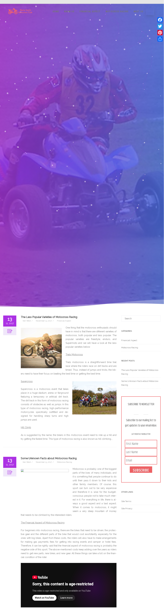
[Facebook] (160, 20)
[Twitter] (160, 26)
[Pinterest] (160, 32)
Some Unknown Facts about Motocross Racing (49, 458)
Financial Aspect (90, 11)
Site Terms (126, 501)
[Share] (160, 39)
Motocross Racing (117, 11)
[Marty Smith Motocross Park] (20, 18)
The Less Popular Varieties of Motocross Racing (49, 317)
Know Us (69, 11)
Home (56, 11)
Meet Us (138, 11)
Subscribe (141, 470)
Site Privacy (126, 508)
